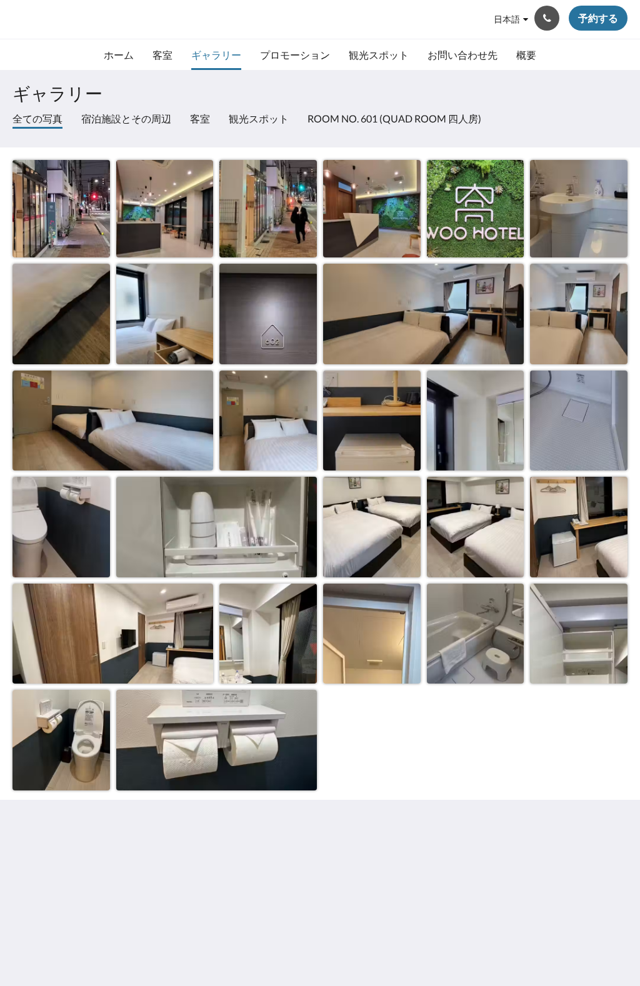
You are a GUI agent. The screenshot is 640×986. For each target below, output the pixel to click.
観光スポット (259, 118)
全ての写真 (37, 118)
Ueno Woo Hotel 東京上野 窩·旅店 (138, 19)
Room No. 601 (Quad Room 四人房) (394, 118)
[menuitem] (119, 55)
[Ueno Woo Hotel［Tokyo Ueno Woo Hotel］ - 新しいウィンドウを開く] (615, 861)
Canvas (612, 949)
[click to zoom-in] (61, 208)
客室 (200, 118)
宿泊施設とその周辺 (126, 118)
